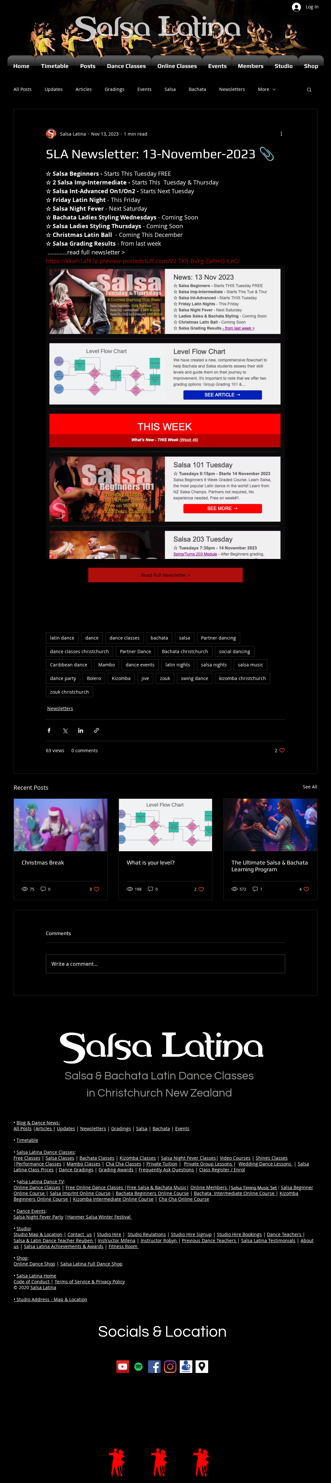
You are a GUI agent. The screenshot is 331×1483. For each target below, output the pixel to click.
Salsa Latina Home (36, 1276)
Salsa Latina (43, 1287)
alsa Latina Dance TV (41, 1181)
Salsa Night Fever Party (38, 1217)
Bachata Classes (97, 1158)
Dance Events (31, 1211)
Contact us (80, 1234)
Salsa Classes (60, 1158)
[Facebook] (154, 1366)
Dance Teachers (285, 1234)
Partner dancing (218, 638)
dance (92, 638)
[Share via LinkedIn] (81, 730)
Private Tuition (161, 1164)
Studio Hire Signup (191, 1234)
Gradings (114, 89)
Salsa (170, 89)
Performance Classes (38, 1164)
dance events (140, 665)
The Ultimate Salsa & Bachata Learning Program (269, 866)
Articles (84, 89)
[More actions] (281, 134)
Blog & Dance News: (38, 1123)
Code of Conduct (32, 1281)
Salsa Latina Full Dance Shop (91, 1264)
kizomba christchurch (242, 678)
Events (144, 89)
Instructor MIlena (116, 1240)
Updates (54, 89)
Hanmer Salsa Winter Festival (99, 1217)
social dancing (234, 651)
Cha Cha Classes (123, 1164)
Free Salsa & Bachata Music (157, 1187)
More (263, 89)
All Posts (23, 89)
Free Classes (27, 1158)
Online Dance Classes (37, 1187)
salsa (184, 638)
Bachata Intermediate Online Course (235, 1193)
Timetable (27, 1140)
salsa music (250, 665)
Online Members (209, 1187)
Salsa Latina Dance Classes (45, 1152)
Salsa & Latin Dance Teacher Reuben (54, 1240)
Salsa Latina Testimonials (268, 1240)
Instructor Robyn (159, 1240)
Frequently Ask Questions (166, 1169)
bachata (159, 638)
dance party (63, 678)
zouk (165, 678)
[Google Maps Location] (202, 1366)
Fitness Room (124, 1246)
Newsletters (232, 89)
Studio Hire (109, 1234)
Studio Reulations (147, 1234)
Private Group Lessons (208, 1164)
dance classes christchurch (79, 651)
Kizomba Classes (138, 1158)
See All (310, 787)
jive (145, 678)
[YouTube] (122, 1366)
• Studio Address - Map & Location (50, 1299)
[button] (309, 89)
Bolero (94, 678)
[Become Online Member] (186, 1366)
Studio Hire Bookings (239, 1234)
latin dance (62, 638)
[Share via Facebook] (49, 730)
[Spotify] (138, 1366)
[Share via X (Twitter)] (65, 730)
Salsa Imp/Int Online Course (80, 1193)
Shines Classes (272, 1158)
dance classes (125, 638)
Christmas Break (43, 862)
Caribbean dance (68, 665)
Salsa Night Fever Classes (188, 1158)
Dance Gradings (76, 1169)
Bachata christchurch (185, 651)
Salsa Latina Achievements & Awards (63, 1246)
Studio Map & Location (38, 1234)
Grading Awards (116, 1169)
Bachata (197, 89)
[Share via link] (96, 730)
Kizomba (121, 678)
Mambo (106, 665)
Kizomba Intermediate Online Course (113, 1199)
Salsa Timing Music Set (254, 1187)
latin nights (178, 665)
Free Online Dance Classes (95, 1187)
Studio (23, 1228)
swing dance (194, 678)
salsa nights (214, 665)
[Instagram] (170, 1366)
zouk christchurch (69, 692)
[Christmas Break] (60, 825)
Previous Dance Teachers (209, 1240)
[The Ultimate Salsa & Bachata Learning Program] (270, 825)
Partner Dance (135, 651)
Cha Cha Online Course (184, 1199)
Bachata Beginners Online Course (152, 1193)
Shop (21, 1258)
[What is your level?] (165, 825)
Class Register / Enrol (222, 1169)
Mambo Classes (84, 1164)
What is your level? (151, 862)
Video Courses (235, 1158)
